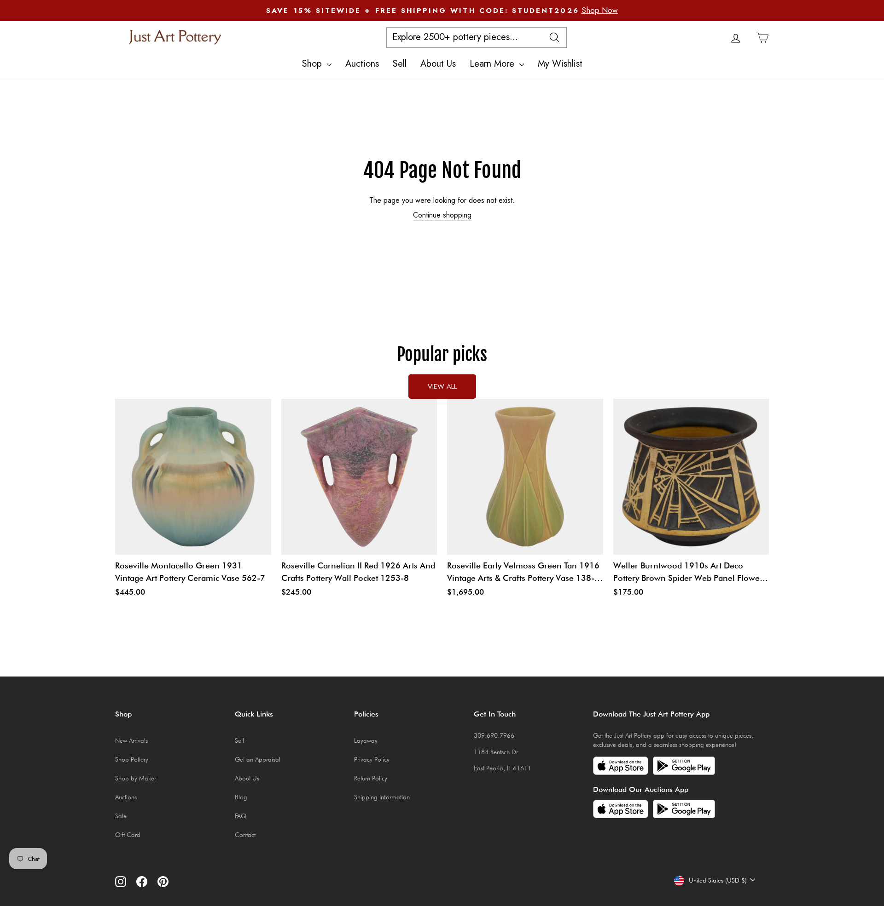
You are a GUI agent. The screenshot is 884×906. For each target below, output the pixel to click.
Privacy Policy (372, 759)
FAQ (240, 816)
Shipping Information (382, 797)
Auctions (362, 63)
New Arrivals (131, 740)
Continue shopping (442, 215)
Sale (121, 816)
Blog (241, 797)
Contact (245, 834)
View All (442, 386)
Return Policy (370, 778)
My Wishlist (560, 63)
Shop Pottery (131, 759)
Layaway (366, 740)
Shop (313, 63)
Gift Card (127, 834)
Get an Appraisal (257, 759)
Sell (400, 63)
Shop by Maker (135, 778)
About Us (438, 63)
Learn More (493, 63)
